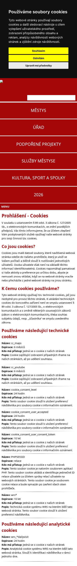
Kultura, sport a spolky (38, 178)
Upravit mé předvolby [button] (38, 65)
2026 (38, 194)
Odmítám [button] (38, 58)
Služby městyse (38, 161)
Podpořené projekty (38, 144)
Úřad (38, 127)
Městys (38, 110)
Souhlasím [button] (38, 50)
